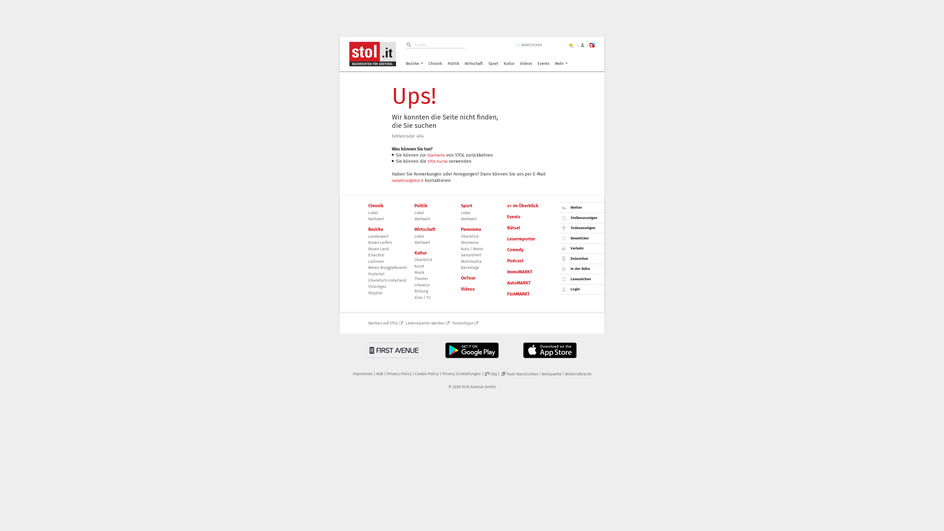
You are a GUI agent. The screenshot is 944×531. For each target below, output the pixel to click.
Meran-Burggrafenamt (387, 267)
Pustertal (376, 274)
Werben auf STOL (383, 323)
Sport (493, 63)
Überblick (423, 259)
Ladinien (376, 261)
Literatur (422, 285)
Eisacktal (376, 255)
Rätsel (513, 228)
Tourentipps (462, 323)
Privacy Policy (399, 373)
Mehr (559, 63)
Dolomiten (579, 258)
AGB (379, 373)
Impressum (363, 373)
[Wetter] (571, 45)
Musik (419, 272)
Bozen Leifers (380, 242)
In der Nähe (580, 268)
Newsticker (580, 238)
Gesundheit (471, 255)
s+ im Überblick (522, 205)
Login (575, 289)
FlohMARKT (518, 294)
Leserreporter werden (425, 323)
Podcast (515, 261)
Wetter (576, 207)
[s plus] (592, 45)
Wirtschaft (474, 63)
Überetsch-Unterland (387, 280)
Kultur (509, 63)
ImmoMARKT (519, 272)
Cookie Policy (427, 373)
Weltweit (376, 219)
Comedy (515, 249)
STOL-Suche (438, 161)
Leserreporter (521, 239)
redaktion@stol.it (408, 180)
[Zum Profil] (582, 45)
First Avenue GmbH (479, 386)
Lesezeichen (581, 279)
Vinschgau (377, 286)
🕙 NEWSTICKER (529, 45)
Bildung (421, 291)
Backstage (470, 267)
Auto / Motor (472, 249)
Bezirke (412, 63)
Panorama (471, 229)
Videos (526, 63)
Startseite (436, 155)
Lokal (373, 212)
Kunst (419, 266)
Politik (453, 63)
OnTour (468, 278)
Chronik (435, 63)
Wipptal (375, 293)
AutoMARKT (519, 283)
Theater (421, 278)
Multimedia (471, 261)
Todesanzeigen (583, 228)
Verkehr (577, 248)
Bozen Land (378, 249)
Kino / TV (422, 297)
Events (543, 63)
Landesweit (378, 236)
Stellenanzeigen (584, 218)
